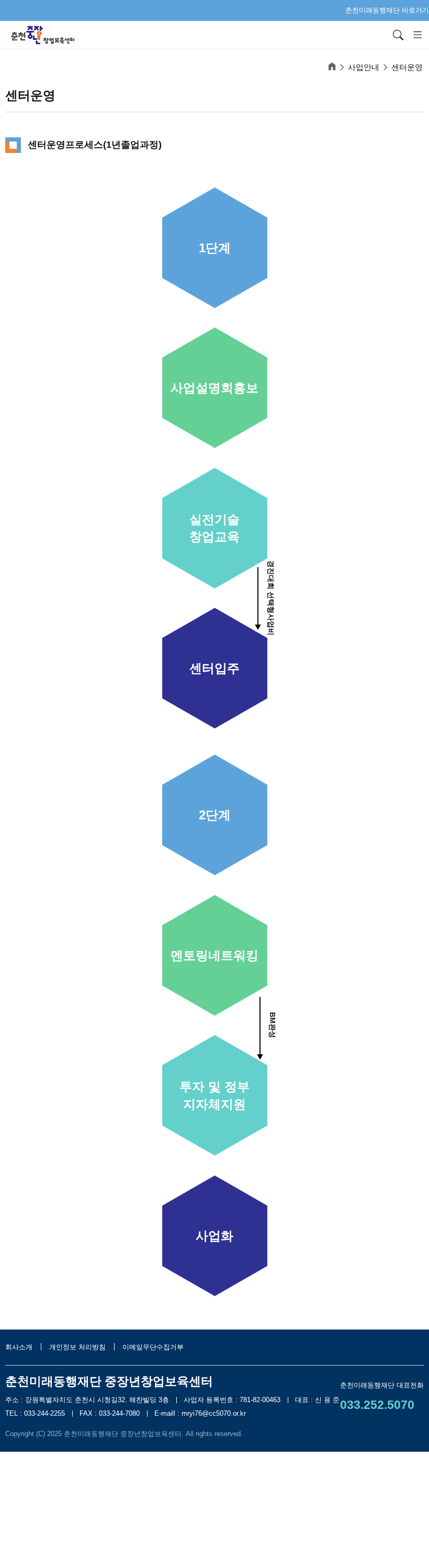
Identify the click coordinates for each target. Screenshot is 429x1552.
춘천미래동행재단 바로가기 (387, 10)
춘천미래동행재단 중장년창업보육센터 (123, 1434)
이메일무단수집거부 (153, 1347)
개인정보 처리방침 (78, 1347)
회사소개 (20, 1347)
